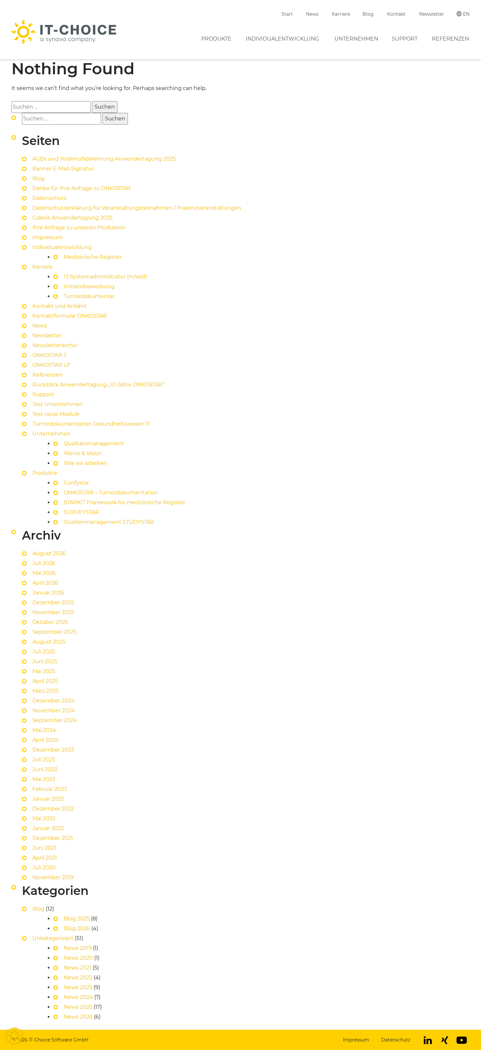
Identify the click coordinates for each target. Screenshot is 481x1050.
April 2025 (45, 681)
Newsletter (431, 14)
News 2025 (78, 1007)
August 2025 (48, 642)
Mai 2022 (43, 818)
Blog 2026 (77, 928)
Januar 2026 (48, 593)
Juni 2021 (44, 848)
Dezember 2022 (53, 809)
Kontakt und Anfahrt (59, 306)
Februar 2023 (49, 789)
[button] (14, 1035)
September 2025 (54, 632)
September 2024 (54, 720)
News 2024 (78, 997)
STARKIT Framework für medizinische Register (124, 502)
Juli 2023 (43, 759)
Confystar (76, 483)
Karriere (341, 14)
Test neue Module (56, 414)
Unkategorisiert (53, 938)
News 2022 (78, 977)
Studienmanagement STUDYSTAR (109, 522)
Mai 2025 (43, 671)
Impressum (47, 237)
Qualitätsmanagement (94, 443)
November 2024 (53, 710)
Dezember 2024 (53, 701)
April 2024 (45, 740)
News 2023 (78, 987)
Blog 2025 (77, 919)
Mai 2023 (43, 779)
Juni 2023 (44, 769)
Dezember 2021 (52, 838)
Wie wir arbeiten (85, 463)
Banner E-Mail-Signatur (63, 169)
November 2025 (53, 612)
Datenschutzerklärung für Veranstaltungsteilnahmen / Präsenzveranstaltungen (137, 208)
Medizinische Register (93, 257)
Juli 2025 (43, 652)
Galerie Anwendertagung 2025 (72, 218)
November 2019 (53, 877)
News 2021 (77, 968)
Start (287, 14)
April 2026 (45, 583)
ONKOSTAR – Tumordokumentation (111, 492)
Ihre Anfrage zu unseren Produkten (79, 227)
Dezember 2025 (53, 602)
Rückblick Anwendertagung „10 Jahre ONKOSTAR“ (98, 385)
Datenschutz (49, 198)
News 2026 (78, 1017)
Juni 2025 (44, 661)
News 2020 (78, 958)
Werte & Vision (83, 453)
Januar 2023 (48, 799)
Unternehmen (356, 39)
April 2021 (44, 858)
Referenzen (450, 39)
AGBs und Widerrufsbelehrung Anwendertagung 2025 (104, 159)
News (312, 14)
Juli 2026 (43, 563)
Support (405, 39)
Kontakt (396, 14)
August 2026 (49, 553)
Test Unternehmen (57, 404)
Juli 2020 (44, 867)
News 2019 (78, 948)
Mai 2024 (44, 730)
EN (466, 14)
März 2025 (45, 691)
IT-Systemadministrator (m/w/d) (105, 277)
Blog (368, 14)
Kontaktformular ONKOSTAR (69, 316)
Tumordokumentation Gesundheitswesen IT (91, 424)
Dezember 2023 (53, 750)
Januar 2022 (48, 828)
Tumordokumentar (89, 296)
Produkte (216, 39)
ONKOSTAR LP (51, 365)
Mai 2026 (44, 573)
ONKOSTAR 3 (49, 355)
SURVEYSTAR (81, 512)
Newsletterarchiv (54, 345)
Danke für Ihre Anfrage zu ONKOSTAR (81, 188)
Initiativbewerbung (89, 286)
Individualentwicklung (282, 39)
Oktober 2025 (50, 622)
